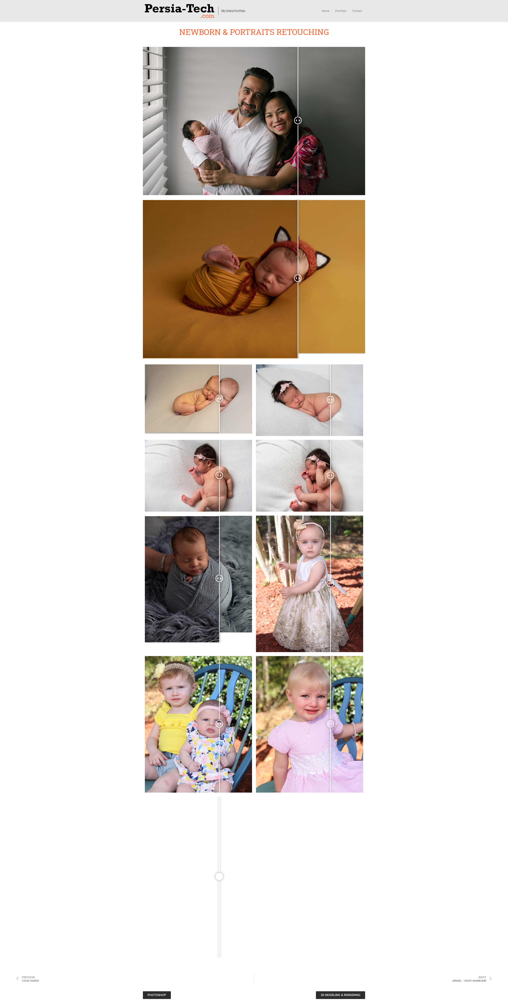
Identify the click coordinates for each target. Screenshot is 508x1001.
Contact (357, 11)
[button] (157, 995)
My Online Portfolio (233, 11)
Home (325, 11)
